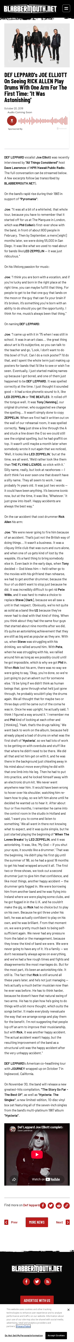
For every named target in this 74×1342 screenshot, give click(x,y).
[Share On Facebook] (43, 1205)
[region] (37, 1323)
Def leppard (31, 1205)
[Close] (68, 1310)
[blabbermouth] (30, 12)
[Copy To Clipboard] (67, 1205)
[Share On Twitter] (51, 1205)
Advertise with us (37, 1300)
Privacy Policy (23, 1326)
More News (37, 1222)
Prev (14, 1222)
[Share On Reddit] (59, 1205)
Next (59, 1222)
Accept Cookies (56, 1335)
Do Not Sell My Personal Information (24, 1335)
